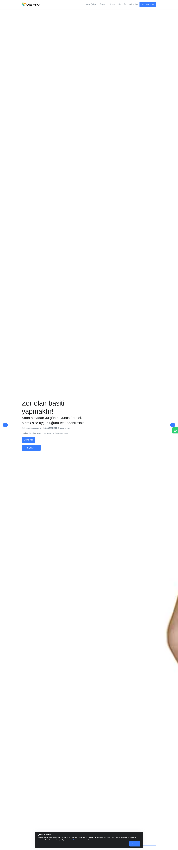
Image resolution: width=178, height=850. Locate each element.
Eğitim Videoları (131, 4)
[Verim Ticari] (31, 4)
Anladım (135, 844)
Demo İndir (28, 440)
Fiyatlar (103, 4)
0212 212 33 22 (148, 4)
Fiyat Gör (31, 448)
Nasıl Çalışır (91, 4)
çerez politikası (72, 840)
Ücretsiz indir (115, 4)
